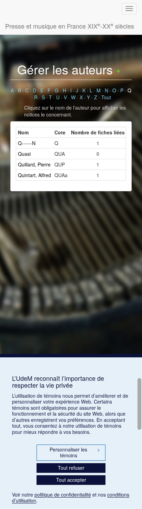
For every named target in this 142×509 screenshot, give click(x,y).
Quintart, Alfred (34, 175)
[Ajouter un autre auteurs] (118, 69)
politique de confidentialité (62, 494)
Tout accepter (71, 479)
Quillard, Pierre (34, 164)
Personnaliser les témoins (75, 452)
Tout (106, 97)
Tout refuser (71, 467)
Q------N (27, 143)
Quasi (24, 153)
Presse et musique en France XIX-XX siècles (69, 25)
